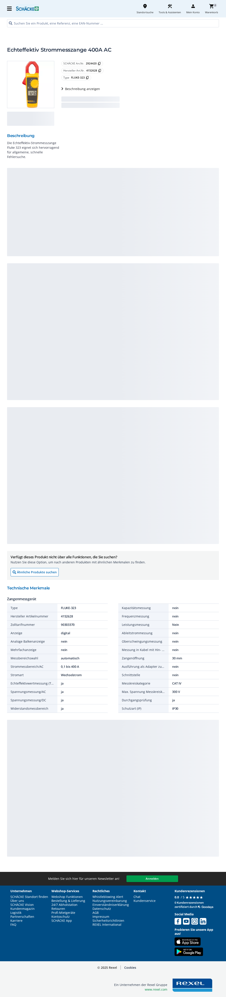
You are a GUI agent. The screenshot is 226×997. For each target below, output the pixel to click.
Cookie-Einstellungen (187, 984)
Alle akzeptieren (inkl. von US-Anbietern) (187, 950)
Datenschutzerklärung (91, 987)
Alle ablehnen (187, 967)
